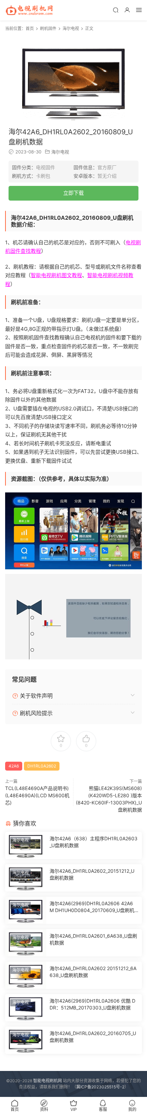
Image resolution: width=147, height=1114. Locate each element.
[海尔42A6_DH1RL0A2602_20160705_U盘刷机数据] (25, 1040)
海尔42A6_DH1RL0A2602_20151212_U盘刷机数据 (92, 874)
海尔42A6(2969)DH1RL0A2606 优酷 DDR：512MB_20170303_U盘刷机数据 (92, 1004)
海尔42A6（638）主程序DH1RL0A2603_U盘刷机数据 (93, 842)
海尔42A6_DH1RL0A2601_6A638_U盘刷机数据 (93, 939)
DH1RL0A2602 (41, 766)
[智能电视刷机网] (29, 10)
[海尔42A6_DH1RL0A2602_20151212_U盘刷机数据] (25, 878)
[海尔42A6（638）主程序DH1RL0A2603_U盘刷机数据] (25, 845)
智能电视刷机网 (47, 1080)
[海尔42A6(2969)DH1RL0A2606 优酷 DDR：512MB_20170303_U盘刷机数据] (25, 1007)
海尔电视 (60, 151)
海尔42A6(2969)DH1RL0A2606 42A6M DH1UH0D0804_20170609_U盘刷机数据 (92, 907)
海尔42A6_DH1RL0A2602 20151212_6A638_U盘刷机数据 (93, 971)
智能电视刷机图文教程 (56, 275)
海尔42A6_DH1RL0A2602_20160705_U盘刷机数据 (93, 1036)
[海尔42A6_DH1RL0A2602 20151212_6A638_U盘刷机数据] (25, 975)
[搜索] (115, 9)
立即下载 (73, 193)
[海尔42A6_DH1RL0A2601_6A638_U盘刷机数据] (25, 942)
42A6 (14, 766)
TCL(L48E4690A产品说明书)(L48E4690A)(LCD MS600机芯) (37, 795)
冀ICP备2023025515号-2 (100, 1086)
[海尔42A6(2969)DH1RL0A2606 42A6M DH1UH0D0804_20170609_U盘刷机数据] (25, 910)
